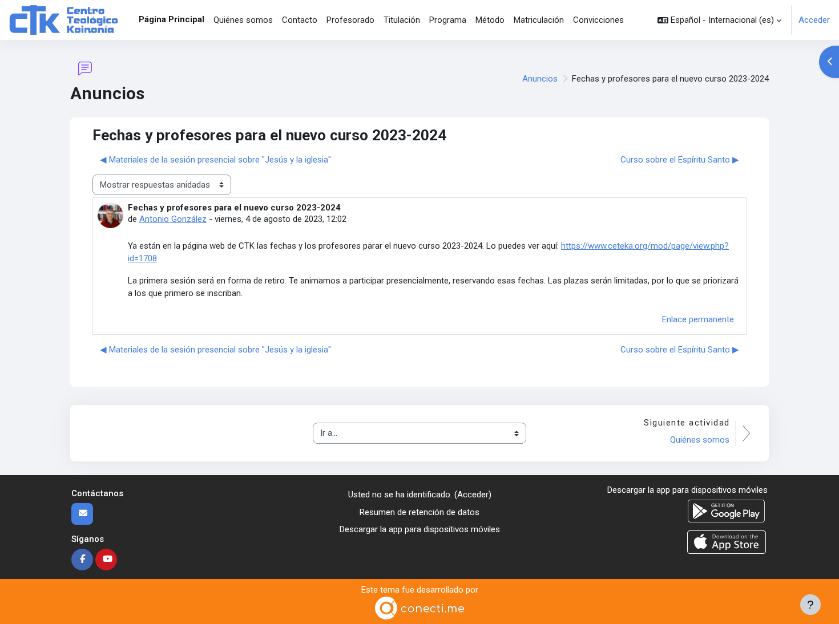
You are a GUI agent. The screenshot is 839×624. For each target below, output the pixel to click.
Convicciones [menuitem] (598, 20)
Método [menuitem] (490, 20)
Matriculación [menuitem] (539, 20)
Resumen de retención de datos (419, 512)
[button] (719, 20)
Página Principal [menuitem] (171, 19)
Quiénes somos (699, 440)
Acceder (814, 20)
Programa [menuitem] (447, 20)
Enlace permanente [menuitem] (698, 319)
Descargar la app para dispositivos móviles (420, 529)
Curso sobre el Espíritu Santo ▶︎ (679, 160)
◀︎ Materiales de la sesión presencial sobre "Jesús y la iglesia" (215, 160)
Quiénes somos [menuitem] (243, 20)
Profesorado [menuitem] (350, 20)
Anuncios (540, 79)
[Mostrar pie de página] (810, 604)
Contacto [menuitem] (299, 20)
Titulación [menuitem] (402, 20)
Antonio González (173, 219)
